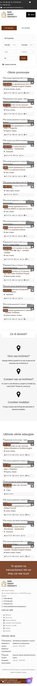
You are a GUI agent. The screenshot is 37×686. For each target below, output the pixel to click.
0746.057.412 (6, 5)
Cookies (7, 628)
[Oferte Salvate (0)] (33, 2)
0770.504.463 (17, 2)
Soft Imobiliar (30, 669)
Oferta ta (8, 615)
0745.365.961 (6, 2)
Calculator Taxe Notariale (13, 623)
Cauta (23, 58)
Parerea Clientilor (10, 620)
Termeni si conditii (10, 625)
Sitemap (7, 631)
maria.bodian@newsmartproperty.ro (13, 7)
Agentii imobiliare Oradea (18, 672)
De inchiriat (26, 28)
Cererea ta (8, 617)
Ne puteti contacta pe (8, 680)
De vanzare (9, 28)
